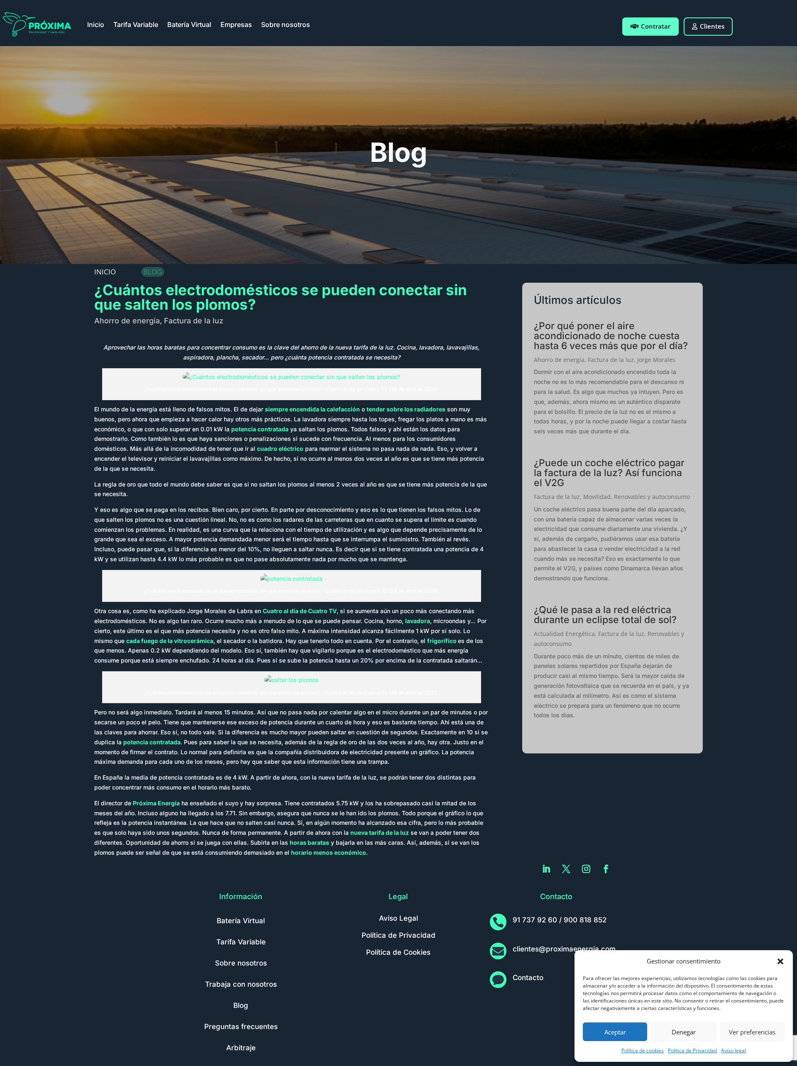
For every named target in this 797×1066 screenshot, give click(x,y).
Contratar (655, 26)
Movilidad (597, 497)
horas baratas (309, 842)
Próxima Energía (156, 803)
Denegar (684, 1032)
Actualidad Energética (564, 634)
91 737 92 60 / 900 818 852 (559, 920)
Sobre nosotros (285, 24)
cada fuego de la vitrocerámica (169, 640)
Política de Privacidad (692, 1050)
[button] (780, 961)
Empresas (236, 24)
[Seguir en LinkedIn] (546, 869)
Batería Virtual (189, 24)
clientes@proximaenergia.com (564, 949)
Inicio (95, 24)
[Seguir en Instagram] (586, 869)
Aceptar (615, 1032)
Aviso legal (733, 1050)
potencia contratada (259, 429)
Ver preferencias (752, 1032)
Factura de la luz (193, 320)
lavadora (417, 620)
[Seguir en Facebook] (606, 869)
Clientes (712, 26)
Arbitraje (241, 1048)
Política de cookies (642, 1050)
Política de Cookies (398, 952)
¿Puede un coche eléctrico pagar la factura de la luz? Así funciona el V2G (609, 473)
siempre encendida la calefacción (312, 409)
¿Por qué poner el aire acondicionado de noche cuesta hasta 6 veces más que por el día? (611, 336)
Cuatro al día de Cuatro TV (300, 610)
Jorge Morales (656, 360)
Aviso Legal (398, 918)
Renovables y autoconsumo (652, 497)
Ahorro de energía (127, 320)
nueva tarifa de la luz (379, 832)
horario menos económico (328, 852)
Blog (240, 1005)
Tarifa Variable (135, 24)
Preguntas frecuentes (241, 1026)
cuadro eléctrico (280, 448)
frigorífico (442, 640)
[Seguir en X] (566, 869)
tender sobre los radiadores (406, 409)
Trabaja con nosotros (241, 984)
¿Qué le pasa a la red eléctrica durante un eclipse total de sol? (605, 615)
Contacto (528, 977)
